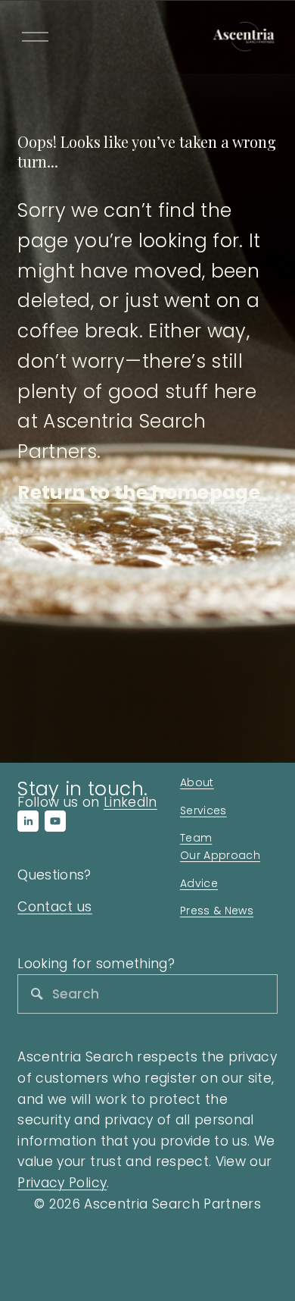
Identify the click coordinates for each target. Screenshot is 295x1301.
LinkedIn (130, 802)
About (197, 782)
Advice (199, 883)
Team (196, 837)
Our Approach (220, 855)
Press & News (216, 910)
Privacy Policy (62, 1183)
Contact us (54, 907)
